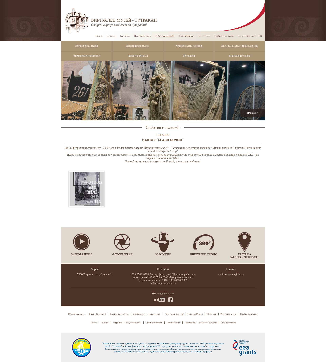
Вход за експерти (246, 36)
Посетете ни (204, 36)
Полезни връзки (185, 36)
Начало (99, 36)
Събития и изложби (164, 36)
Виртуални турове (239, 55)
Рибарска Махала (138, 55)
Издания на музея (142, 36)
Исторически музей (86, 45)
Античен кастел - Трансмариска (239, 45)
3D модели (188, 55)
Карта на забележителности (244, 256)
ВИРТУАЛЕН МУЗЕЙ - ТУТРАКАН (124, 20)
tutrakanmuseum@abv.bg (230, 274)
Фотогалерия (122, 254)
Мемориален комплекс (87, 55)
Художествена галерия (189, 45)
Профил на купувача (223, 36)
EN (260, 36)
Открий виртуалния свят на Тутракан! (119, 25)
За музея (111, 36)
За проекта (125, 36)
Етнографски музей (137, 45)
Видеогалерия (81, 254)
